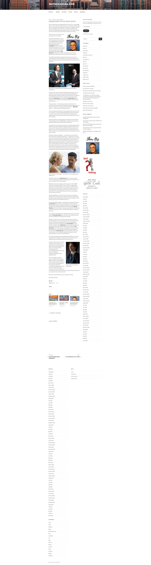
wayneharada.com (62, 4)
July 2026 (85, 199)
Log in (72, 371)
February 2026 (86, 210)
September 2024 (86, 247)
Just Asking (64, 11)
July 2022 (85, 305)
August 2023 (85, 276)
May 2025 (85, 230)
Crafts (84, 46)
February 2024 (86, 263)
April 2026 (85, 205)
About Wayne (82, 11)
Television (85, 74)
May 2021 (85, 336)
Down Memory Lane (87, 55)
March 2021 (85, 340)
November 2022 (86, 296)
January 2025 (85, 238)
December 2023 (86, 267)
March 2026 (85, 207)
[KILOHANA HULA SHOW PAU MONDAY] (53, 298)
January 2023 (85, 291)
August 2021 (85, 329)
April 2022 (85, 311)
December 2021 (86, 320)
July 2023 (85, 278)
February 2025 (86, 236)
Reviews (76, 11)
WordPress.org (74, 378)
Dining (84, 52)
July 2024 (85, 252)
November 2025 (86, 216)
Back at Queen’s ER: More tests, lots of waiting (91, 90)
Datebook (85, 50)
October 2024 (85, 245)
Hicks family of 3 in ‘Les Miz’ (88, 88)
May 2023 (85, 283)
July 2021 (85, 331)
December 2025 (86, 214)
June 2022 (85, 307)
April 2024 (85, 258)
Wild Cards (85, 79)
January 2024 (85, 265)
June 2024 (85, 254)
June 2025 (85, 227)
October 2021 (85, 325)
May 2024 (85, 256)
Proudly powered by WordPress (54, 562)
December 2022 (86, 294)
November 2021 (86, 322)
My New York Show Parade (88, 103)
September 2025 (86, 221)
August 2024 (85, 249)
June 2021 (85, 333)
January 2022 (85, 318)
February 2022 (85, 316)
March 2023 (85, 287)
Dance (84, 48)
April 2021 (85, 338)
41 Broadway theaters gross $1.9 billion (90, 107)
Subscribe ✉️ (51, 11)
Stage (84, 72)
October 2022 (85, 298)
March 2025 (85, 234)
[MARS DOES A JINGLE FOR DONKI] (64, 298)
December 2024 (86, 241)
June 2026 (85, 201)
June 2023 (85, 280)
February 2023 (86, 289)
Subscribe (86, 30)
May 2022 (85, 309)
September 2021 (86, 327)
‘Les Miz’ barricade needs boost (89, 92)
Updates (84, 77)
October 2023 (85, 272)
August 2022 (85, 302)
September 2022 (86, 300)
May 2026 (85, 203)
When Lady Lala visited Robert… (89, 86)
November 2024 (86, 243)
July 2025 (85, 225)
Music (84, 63)
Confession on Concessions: (88, 105)
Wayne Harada (59, 19)
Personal (70, 11)
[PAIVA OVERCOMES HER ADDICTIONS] (74, 298)
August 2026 (85, 196)
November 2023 (86, 269)
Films (84, 57)
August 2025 (85, 223)
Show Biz (58, 11)
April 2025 (85, 232)
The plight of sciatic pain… (88, 101)
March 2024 (85, 261)
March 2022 (85, 314)
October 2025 (85, 219)
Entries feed (73, 374)
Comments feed (74, 376)
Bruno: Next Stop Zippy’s (87, 110)
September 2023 (86, 274)
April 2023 (85, 285)
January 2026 (85, 212)
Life (83, 61)
